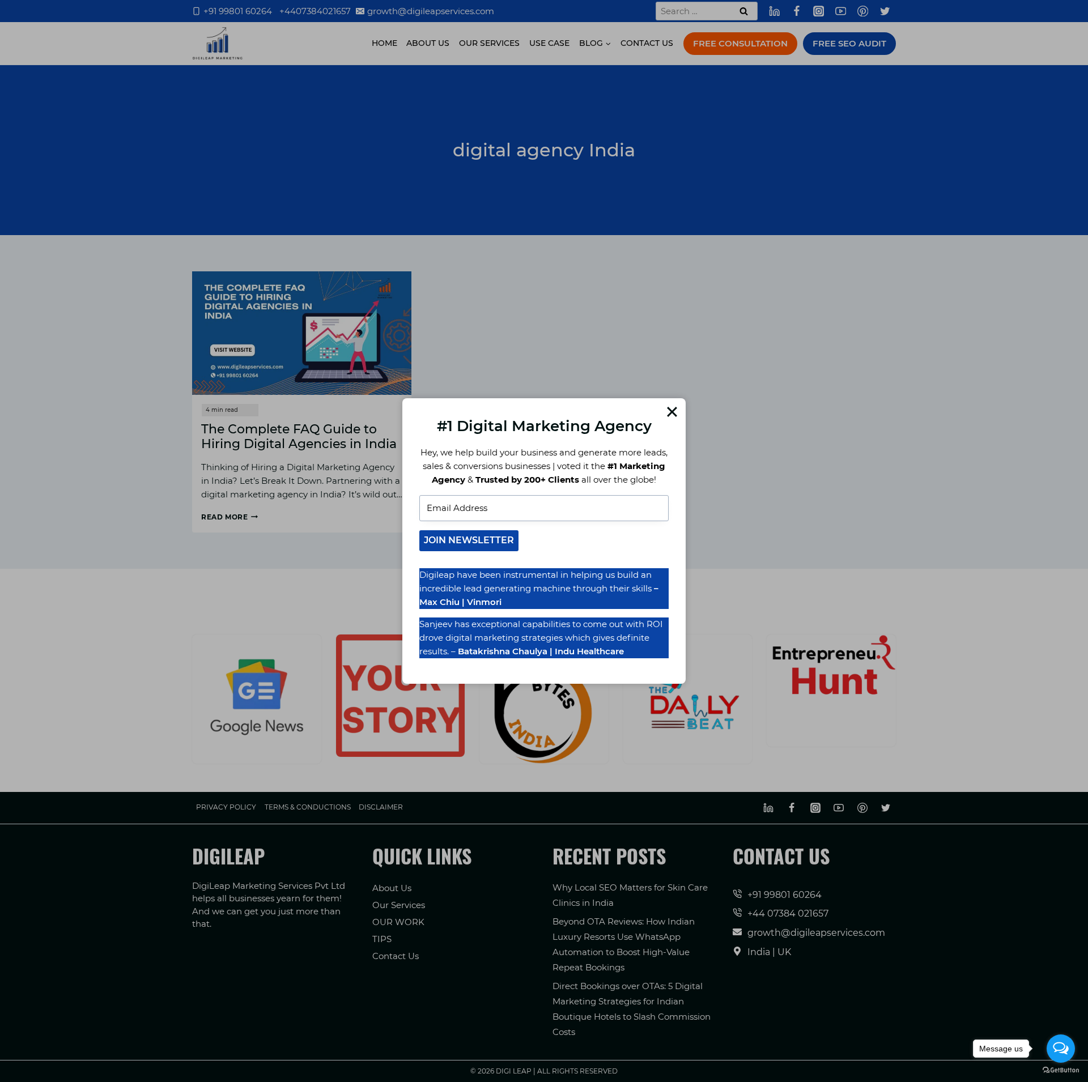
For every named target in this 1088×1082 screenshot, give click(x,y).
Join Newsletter (469, 540)
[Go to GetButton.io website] (1061, 1070)
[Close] (672, 412)
